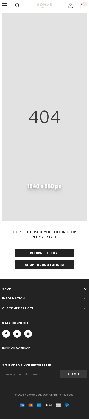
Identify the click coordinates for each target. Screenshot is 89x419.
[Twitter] (17, 334)
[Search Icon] (17, 5)
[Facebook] (6, 334)
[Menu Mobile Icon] (4, 5)
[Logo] (45, 5)
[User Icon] (70, 5)
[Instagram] (28, 334)
